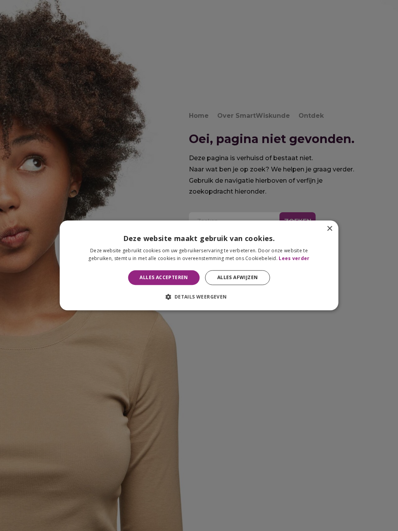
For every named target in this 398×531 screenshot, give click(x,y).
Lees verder (294, 258)
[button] (199, 297)
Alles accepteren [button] (164, 277)
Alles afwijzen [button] (237, 277)
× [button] (329, 229)
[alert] (199, 265)
